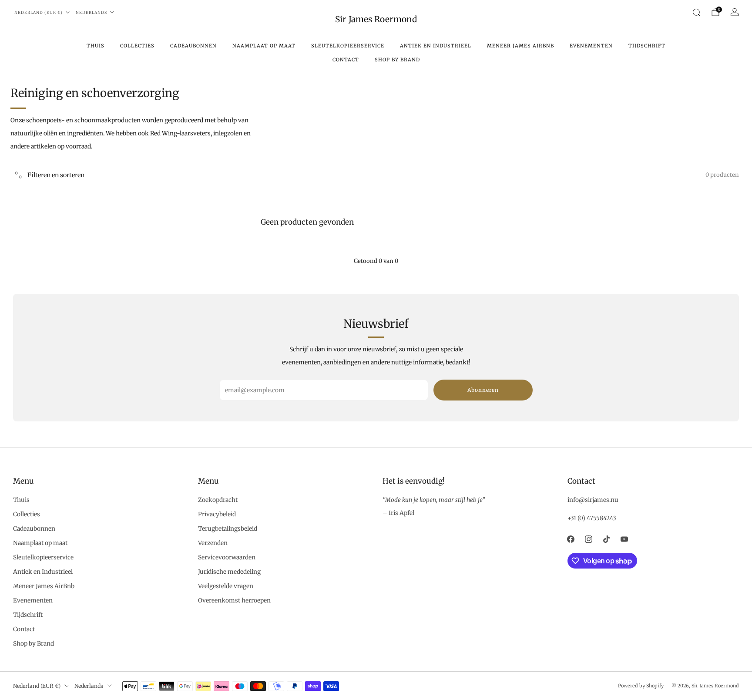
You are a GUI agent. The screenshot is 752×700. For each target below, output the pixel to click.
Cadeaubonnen (193, 46)
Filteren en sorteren (55, 175)
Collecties (137, 46)
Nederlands (91, 12)
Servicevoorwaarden (226, 557)
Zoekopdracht (218, 500)
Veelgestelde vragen (225, 586)
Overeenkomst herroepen (234, 600)
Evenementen (591, 46)
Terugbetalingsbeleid (227, 528)
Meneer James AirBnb (520, 46)
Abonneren (483, 390)
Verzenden (213, 543)
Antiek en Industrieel (435, 46)
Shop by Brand (397, 60)
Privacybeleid (217, 514)
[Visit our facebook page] (571, 539)
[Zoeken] (696, 12)
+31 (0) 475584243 (591, 518)
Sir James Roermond (376, 19)
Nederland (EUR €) (38, 12)
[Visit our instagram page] (589, 539)
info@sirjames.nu (592, 500)
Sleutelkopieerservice (347, 46)
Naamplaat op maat (263, 46)
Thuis (95, 46)
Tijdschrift (646, 46)
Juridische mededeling (229, 571)
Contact (345, 60)
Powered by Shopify (641, 686)
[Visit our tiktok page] (606, 539)
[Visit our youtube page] (624, 539)
